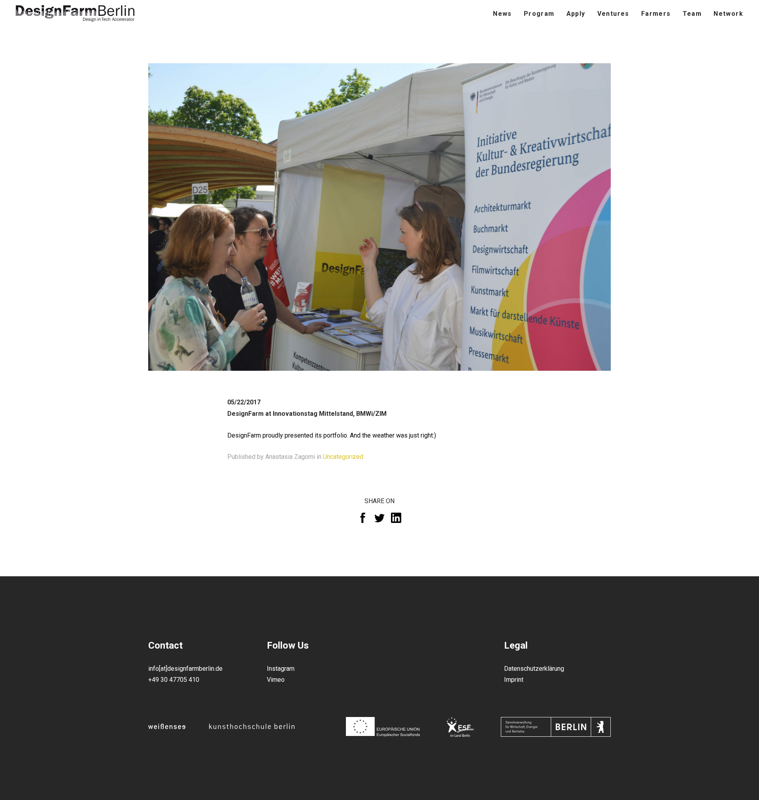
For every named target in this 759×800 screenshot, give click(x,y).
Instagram (281, 668)
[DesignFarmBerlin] (75, 14)
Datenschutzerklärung (534, 668)
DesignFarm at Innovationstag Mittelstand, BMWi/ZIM (307, 413)
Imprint (513, 679)
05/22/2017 (244, 402)
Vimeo (276, 679)
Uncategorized (343, 456)
